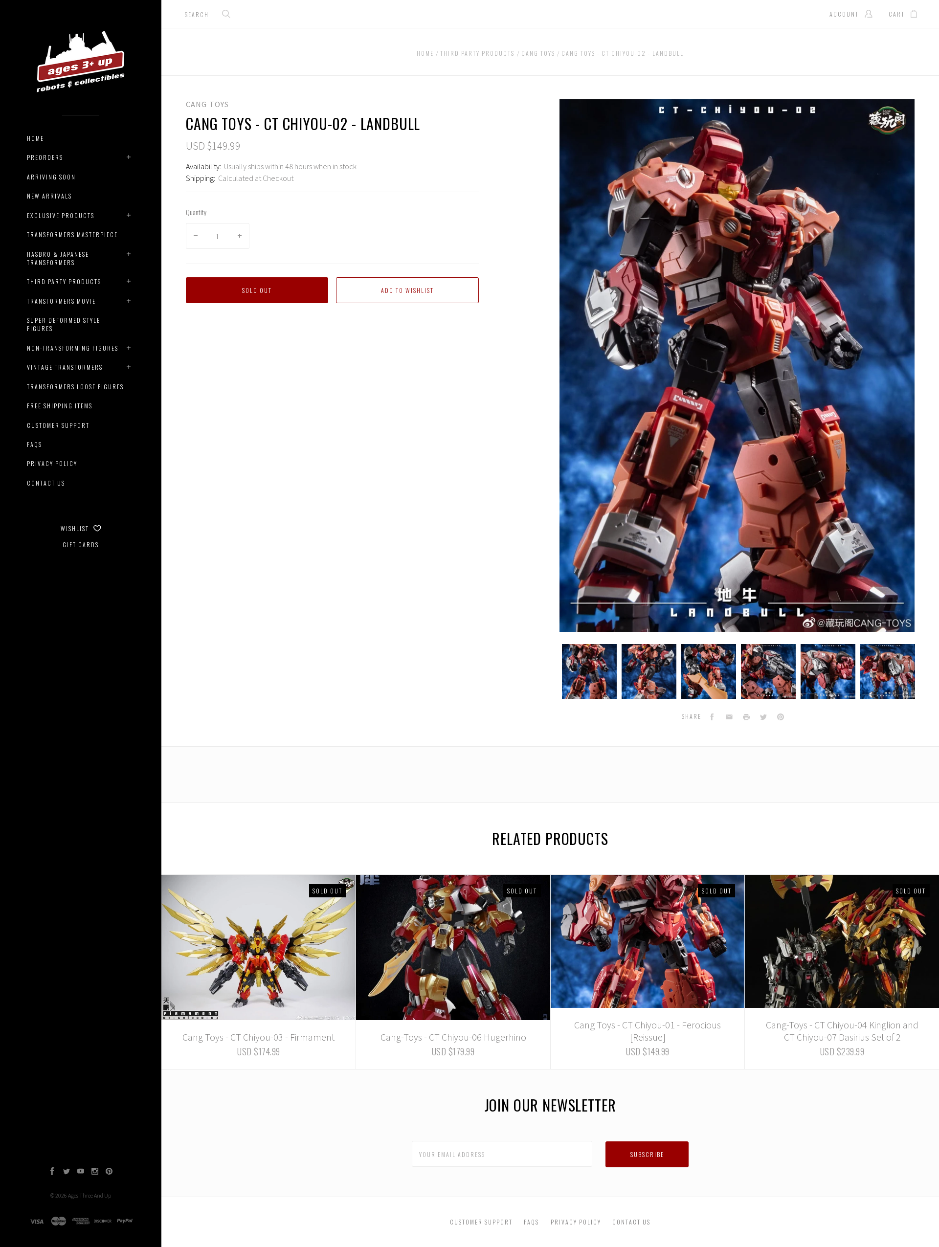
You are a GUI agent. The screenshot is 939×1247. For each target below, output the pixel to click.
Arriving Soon (51, 177)
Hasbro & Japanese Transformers (58, 258)
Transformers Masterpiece (72, 234)
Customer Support (58, 425)
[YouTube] (80, 1172)
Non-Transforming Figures (72, 348)
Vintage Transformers (65, 367)
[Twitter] (66, 1172)
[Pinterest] (109, 1172)
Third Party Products (64, 281)
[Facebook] (52, 1172)
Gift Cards (81, 544)
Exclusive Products (60, 215)
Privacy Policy (52, 463)
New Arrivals (49, 196)
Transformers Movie (61, 301)
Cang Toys (207, 104)
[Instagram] (94, 1172)
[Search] (226, 15)
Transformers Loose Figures (75, 386)
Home (35, 138)
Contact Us (46, 483)
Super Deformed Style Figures (63, 324)
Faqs (34, 444)
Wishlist (76, 528)
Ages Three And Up (89, 1195)
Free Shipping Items (59, 405)
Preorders (45, 157)
